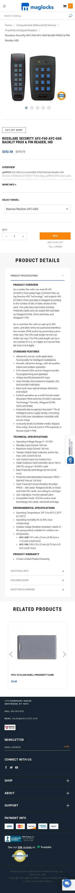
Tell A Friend (55, 247)
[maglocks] (37, 6)
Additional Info (19, 571)
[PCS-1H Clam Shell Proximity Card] (37, 649)
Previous (11, 652)
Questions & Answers (23, 589)
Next (64, 652)
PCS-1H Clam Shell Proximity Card (32, 675)
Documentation (20, 580)
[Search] (66, 16)
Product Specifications (24, 275)
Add (55, 236)
